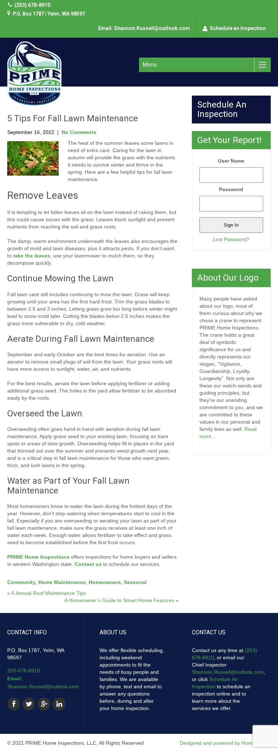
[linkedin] (59, 704)
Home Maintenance (62, 582)
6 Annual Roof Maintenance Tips (49, 593)
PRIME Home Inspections (38, 557)
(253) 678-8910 (32, 5)
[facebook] (13, 704)
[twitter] (28, 704)
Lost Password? (231, 239)
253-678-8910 (23, 670)
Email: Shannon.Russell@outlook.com (144, 28)
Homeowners (105, 582)
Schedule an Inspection (238, 28)
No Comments (79, 132)
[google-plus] (44, 704)
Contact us (88, 564)
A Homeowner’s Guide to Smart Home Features (119, 600)
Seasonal (135, 582)
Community (21, 582)
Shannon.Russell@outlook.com (43, 686)
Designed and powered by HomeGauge (225, 743)
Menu (150, 65)
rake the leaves (31, 256)
